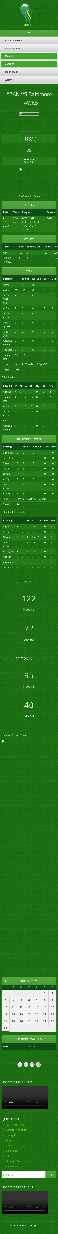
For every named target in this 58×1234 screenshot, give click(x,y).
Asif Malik (8, 493)
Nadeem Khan (21, 512)
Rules (8, 1156)
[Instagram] (32, 1064)
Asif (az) (7, 290)
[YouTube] (38, 1064)
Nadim (6, 468)
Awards (9, 1140)
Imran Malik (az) (6, 299)
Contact (9, 79)
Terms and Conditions (17, 1161)
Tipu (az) (7, 350)
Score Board (11, 72)
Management (12, 1151)
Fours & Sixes (13, 1166)
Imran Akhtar (6, 315)
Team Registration (15, 1124)
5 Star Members (13, 48)
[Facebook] (19, 1064)
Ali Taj (6, 479)
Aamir (6, 285)
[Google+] (26, 1064)
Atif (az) (7, 308)
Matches (9, 64)
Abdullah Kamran (7, 342)
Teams (8, 56)
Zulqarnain (8, 452)
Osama (7, 474)
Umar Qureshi (7, 324)
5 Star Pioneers (13, 40)
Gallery (9, 1145)
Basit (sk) (8, 458)
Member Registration (16, 1130)
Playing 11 (11, 1135)
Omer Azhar (6, 486)
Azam (17, 377)
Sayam (6, 463)
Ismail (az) (6, 333)
